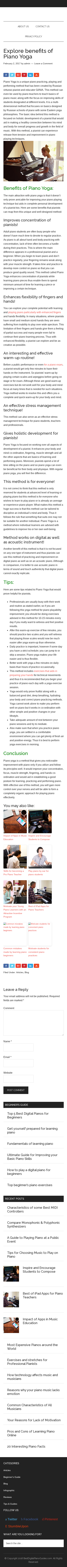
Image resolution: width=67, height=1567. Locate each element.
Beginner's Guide (11, 1477)
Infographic (8, 1490)
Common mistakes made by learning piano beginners (15, 952)
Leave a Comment (43, 63)
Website (7, 1072)
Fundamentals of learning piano (30, 1144)
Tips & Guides (10, 1504)
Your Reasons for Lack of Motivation (34, 1420)
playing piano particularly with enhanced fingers (34, 312)
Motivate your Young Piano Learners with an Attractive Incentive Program (14, 911)
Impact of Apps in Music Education (15, 837)
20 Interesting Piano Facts (26, 1446)
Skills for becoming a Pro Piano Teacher (13, 873)
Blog (27, 972)
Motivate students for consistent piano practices (38, 952)
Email (7, 1057)
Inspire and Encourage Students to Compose (39, 837)
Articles (19, 972)
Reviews (7, 1497)
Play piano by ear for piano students (38, 873)
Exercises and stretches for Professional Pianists (27, 1362)
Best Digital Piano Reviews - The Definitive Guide (33, 14)
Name (7, 1041)
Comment (8, 1008)
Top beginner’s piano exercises (29, 1185)
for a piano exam (53, 364)
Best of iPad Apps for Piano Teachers (38, 908)
